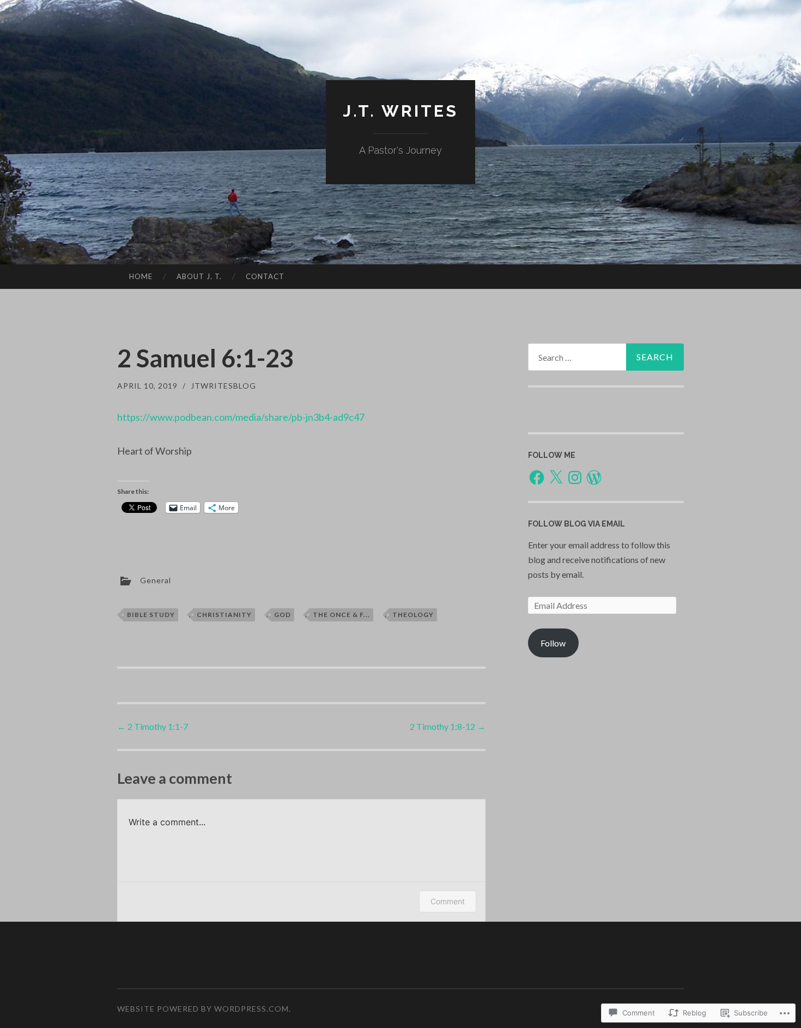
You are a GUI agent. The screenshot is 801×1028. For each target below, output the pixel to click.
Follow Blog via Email (576, 523)
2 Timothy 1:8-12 (448, 726)
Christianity (224, 614)
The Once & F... (341, 614)
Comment (447, 901)
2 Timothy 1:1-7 (152, 726)
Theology (413, 614)
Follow (553, 643)
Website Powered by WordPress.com (203, 1008)
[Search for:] (606, 357)
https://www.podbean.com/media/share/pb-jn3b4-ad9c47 (241, 417)
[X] (556, 477)
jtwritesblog (223, 385)
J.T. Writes (400, 110)
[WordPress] (594, 477)
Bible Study (151, 614)
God (282, 614)
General (155, 579)
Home (141, 276)
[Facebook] (536, 477)
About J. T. (199, 276)
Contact (265, 276)
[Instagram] (575, 477)
